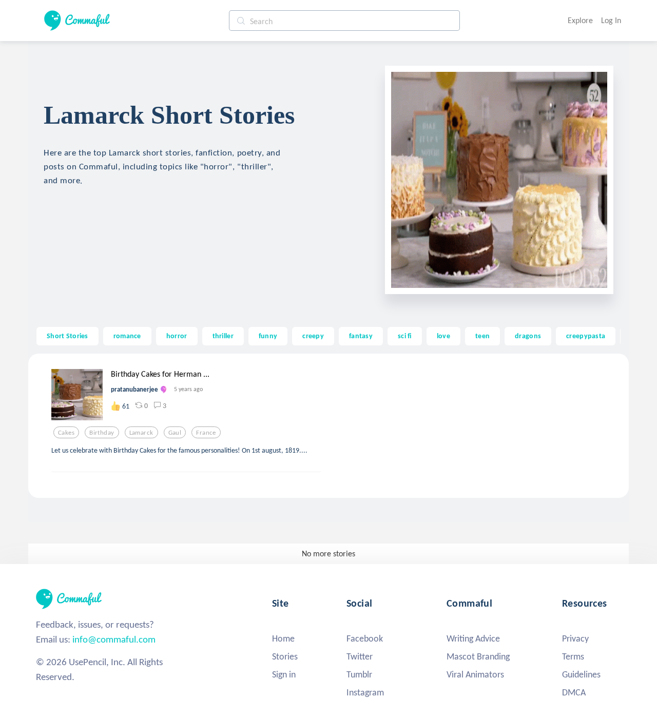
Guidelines (581, 674)
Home (283, 638)
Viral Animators (475, 674)
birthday (101, 432)
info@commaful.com (114, 639)
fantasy (361, 335)
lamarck (141, 432)
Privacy (575, 638)
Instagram (365, 692)
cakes (66, 432)
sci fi (405, 335)
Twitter (359, 656)
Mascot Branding (478, 656)
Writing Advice (473, 638)
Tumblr (359, 674)
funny (268, 335)
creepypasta (585, 335)
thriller (223, 335)
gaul (175, 432)
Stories (285, 656)
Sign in (284, 674)
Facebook (364, 638)
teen (482, 335)
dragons (528, 335)
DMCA (574, 692)
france (206, 432)
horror (176, 335)
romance (127, 335)
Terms (573, 656)
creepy (313, 335)
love (443, 335)
